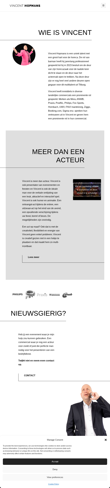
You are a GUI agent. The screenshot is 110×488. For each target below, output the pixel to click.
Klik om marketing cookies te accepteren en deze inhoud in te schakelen (87, 189)
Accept (55, 461)
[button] (105, 439)
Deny (55, 469)
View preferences (55, 477)
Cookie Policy (53, 484)
